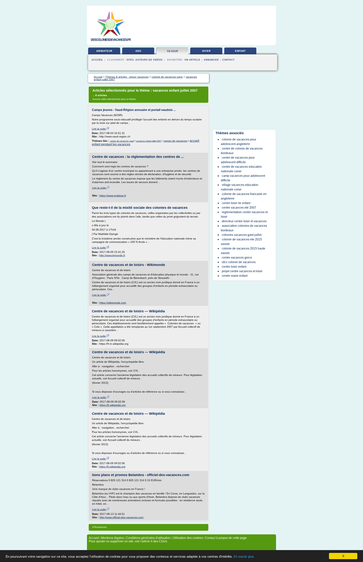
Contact (228, 59)
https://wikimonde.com (112, 302)
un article (192, 59)
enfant (240, 51)
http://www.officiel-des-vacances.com (121, 517)
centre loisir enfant (234, 266)
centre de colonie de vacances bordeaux (242, 151)
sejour (172, 51)
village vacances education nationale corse (239, 187)
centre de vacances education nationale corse (241, 169)
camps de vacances (175, 140)
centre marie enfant (234, 275)
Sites (130, 59)
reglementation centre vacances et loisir (244, 214)
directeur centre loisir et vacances (244, 221)
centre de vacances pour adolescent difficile (238, 160)
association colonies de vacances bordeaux (244, 228)
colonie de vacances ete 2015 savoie (241, 242)
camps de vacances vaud (122, 141)
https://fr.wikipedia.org (112, 405)
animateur (104, 51)
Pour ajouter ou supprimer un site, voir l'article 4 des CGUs (128, 541)
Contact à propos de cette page (226, 537)
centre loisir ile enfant (236, 203)
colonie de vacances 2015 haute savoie (243, 251)
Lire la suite (99, 128)
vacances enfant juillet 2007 (148, 141)
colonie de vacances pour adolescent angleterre (238, 142)
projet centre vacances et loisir (242, 271)
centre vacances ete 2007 (239, 207)
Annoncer (211, 59)
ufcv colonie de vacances (239, 262)
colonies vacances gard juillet (241, 234)
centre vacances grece (237, 257)
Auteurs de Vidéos (149, 59)
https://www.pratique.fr (112, 195)
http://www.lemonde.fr (112, 255)
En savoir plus (244, 556)
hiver (206, 51)
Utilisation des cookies (188, 537)
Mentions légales (112, 537)
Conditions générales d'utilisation (148, 537)
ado (138, 51)
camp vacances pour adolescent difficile (243, 178)
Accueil (97, 59)
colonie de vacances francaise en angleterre (244, 196)
